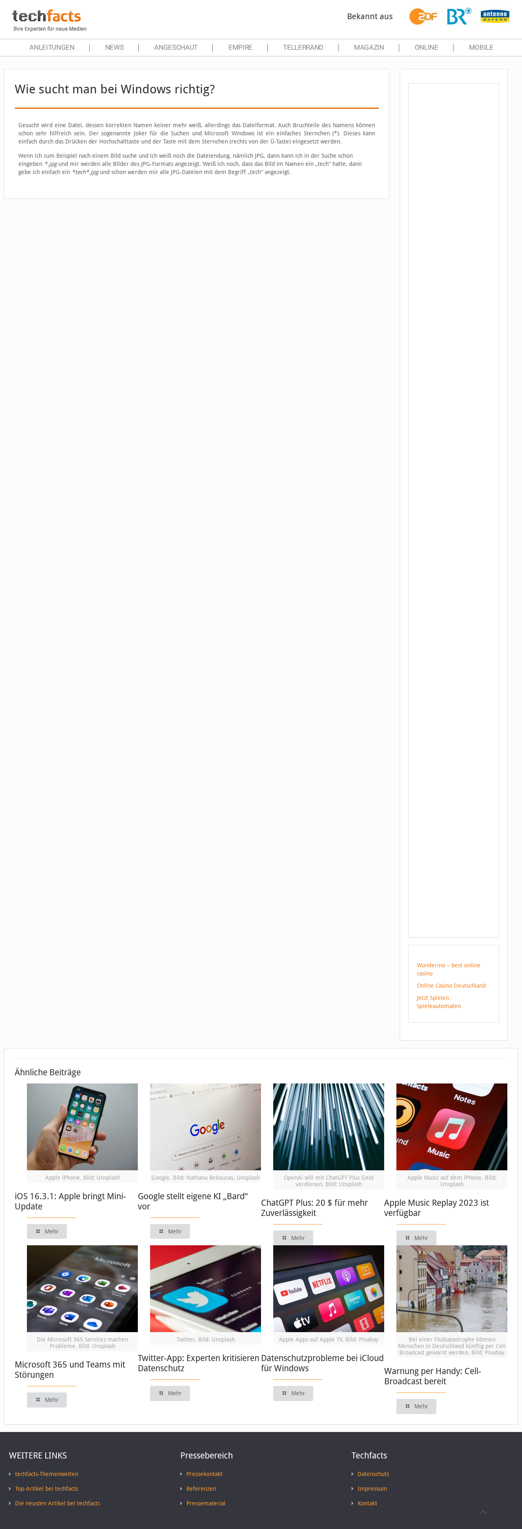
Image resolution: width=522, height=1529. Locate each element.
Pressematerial (206, 1503)
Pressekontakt (204, 1474)
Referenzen (201, 1488)
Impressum (372, 1488)
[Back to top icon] (482, 1512)
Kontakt (367, 1503)
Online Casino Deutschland (451, 985)
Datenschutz (373, 1474)
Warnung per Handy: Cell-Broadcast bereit (432, 1376)
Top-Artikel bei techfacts (46, 1488)
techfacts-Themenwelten (46, 1474)
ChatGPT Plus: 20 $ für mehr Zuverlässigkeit (314, 1208)
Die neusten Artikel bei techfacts (57, 1503)
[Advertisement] (454, 236)
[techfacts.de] (46, 19)
